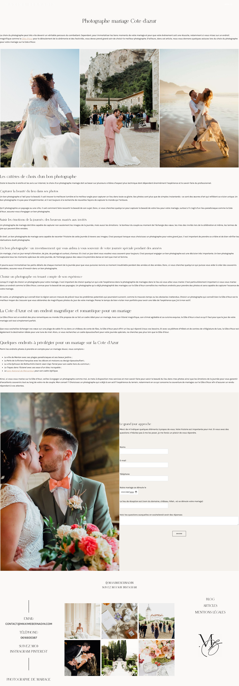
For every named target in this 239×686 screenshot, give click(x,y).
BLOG (210, 599)
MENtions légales (210, 612)
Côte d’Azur (27, 38)
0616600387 (29, 637)
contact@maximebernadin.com (28, 624)
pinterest (39, 652)
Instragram (20, 652)
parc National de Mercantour (20, 370)
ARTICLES (210, 606)
